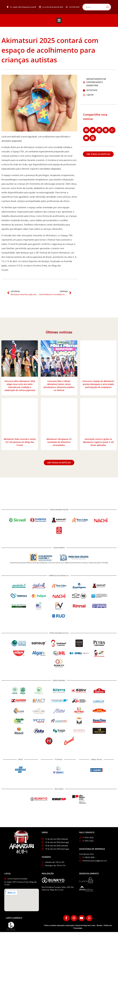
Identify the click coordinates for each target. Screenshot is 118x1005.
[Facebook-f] (66, 918)
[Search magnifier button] (108, 7)
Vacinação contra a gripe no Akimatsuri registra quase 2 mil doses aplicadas (98, 441)
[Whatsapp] (89, 918)
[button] (59, 20)
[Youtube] (81, 918)
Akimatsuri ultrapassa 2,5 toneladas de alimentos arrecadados (59, 441)
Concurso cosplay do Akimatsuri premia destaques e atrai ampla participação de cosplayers (98, 383)
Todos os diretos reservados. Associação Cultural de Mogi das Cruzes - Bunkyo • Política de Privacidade (78, 927)
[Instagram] (74, 918)
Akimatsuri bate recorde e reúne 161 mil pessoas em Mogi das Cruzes (20, 441)
